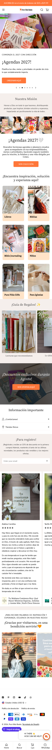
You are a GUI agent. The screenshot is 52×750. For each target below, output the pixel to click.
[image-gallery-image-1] (19, 655)
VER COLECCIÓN (26, 164)
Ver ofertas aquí (26, 387)
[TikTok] (25, 697)
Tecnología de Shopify (30, 724)
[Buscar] (42, 9)
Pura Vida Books (15, 724)
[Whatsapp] (30, 697)
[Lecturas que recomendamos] (19, 332)
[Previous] (16, 87)
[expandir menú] (3, 9)
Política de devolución (10, 708)
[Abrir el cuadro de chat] (46, 736)
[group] (26, 30)
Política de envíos (28, 708)
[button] (47, 9)
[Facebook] (3, 697)
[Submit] (47, 461)
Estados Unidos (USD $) (14, 703)
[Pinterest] (8, 697)
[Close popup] (44, 732)
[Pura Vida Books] (26, 9)
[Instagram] (14, 697)
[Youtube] (19, 697)
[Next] (35, 87)
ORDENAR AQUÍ (14, 80)
